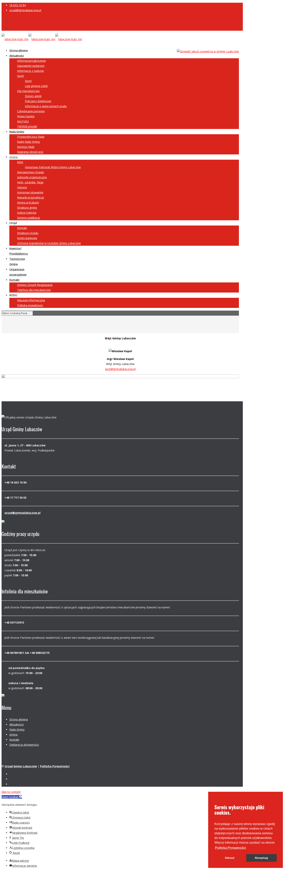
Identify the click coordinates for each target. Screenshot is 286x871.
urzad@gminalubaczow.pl (25, 10)
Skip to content (11, 792)
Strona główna (18, 719)
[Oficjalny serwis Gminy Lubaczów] (42, 39)
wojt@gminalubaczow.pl (120, 369)
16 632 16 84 (17, 5)
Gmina (13, 734)
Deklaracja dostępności (24, 744)
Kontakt (14, 739)
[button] (230, 848)
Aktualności (16, 724)
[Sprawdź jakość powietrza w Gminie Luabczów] (208, 51)
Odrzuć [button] (229, 857)
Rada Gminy (17, 729)
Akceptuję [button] (261, 857)
